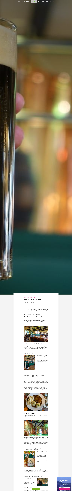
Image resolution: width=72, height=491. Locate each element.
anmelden (63, 489)
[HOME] (34, 1)
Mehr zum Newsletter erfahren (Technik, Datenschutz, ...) (64, 490)
